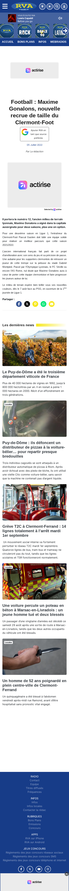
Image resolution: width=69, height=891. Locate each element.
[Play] (4, 28)
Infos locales (34, 806)
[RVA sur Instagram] (48, 869)
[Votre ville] (42, 6)
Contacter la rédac (34, 810)
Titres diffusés (34, 788)
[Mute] (60, 18)
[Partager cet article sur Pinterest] (34, 305)
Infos (42, 41)
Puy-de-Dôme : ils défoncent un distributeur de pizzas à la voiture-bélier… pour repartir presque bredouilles (33, 449)
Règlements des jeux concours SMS (34, 856)
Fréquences (35, 791)
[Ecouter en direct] (50, 6)
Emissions (35, 824)
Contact (34, 780)
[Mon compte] (64, 6)
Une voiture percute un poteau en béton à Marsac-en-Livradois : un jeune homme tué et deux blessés (33, 610)
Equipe (34, 784)
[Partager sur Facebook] (18, 305)
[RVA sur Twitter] (30, 869)
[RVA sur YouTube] (39, 869)
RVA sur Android (34, 842)
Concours (34, 828)
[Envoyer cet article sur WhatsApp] (42, 305)
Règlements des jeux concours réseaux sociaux (34, 852)
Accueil (8, 41)
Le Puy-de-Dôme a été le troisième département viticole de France (33, 374)
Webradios (58, 41)
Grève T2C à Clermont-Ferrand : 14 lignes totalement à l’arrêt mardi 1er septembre (34, 531)
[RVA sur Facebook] (21, 869)
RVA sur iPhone (34, 838)
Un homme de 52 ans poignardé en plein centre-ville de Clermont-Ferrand (34, 685)
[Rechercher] (57, 6)
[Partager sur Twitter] (26, 305)
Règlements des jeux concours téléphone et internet (34, 860)
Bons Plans (26, 41)
